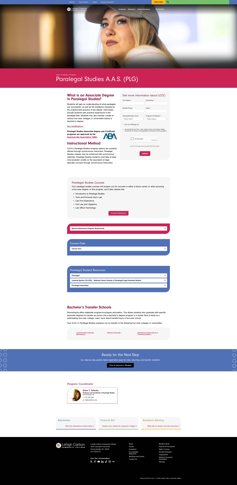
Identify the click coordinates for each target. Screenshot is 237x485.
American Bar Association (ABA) (82, 137)
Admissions (131, 9)
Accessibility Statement (133, 453)
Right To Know (164, 449)
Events (131, 447)
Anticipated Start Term (130, 116)
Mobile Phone (127, 108)
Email (147, 108)
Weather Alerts (164, 444)
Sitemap (162, 462)
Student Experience (144, 9)
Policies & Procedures (167, 447)
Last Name (149, 100)
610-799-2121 (96, 452)
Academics (122, 9)
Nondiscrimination (165, 452)
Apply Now (158, 2)
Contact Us (133, 459)
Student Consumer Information (166, 458)
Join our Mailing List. (132, 124)
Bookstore (132, 449)
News (131, 444)
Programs (73, 75)
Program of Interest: (153, 116)
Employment (163, 455)
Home (58, 75)
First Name (126, 100)
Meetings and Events (136, 456)
